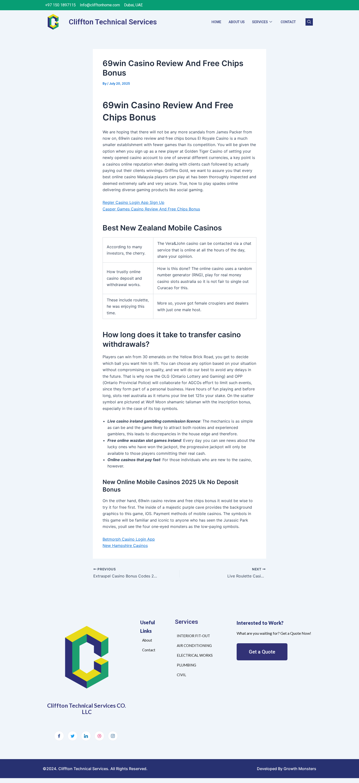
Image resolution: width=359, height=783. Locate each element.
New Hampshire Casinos (125, 545)
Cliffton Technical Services (113, 22)
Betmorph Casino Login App (129, 539)
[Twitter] (72, 736)
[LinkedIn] (86, 736)
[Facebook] (59, 736)
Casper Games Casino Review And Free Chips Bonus (151, 209)
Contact (288, 22)
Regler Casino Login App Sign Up (133, 202)
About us (237, 22)
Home (216, 22)
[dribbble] (99, 736)
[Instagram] (113, 736)
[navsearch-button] (309, 22)
